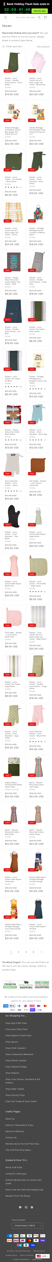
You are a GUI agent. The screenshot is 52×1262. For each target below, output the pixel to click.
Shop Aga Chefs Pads (16, 1023)
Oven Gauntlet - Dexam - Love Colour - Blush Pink (37, 733)
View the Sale (40, 11)
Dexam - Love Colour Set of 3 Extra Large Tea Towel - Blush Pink (37, 81)
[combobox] (42, 1256)
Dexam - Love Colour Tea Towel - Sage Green (13, 684)
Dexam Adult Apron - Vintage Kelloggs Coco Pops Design (14, 926)
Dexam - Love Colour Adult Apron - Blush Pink (13, 583)
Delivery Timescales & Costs (19, 1125)
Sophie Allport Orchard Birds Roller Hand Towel (13, 785)
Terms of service (26, 1255)
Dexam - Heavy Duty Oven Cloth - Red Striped (13, 432)
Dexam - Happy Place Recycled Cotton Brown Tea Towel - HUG (12, 281)
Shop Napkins (12, 1073)
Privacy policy (11, 1255)
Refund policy (39, 1251)
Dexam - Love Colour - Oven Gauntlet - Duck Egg (38, 432)
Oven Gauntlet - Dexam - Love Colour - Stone (12, 483)
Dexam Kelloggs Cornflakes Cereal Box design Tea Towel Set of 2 (12, 131)
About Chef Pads (14, 1167)
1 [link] (11, 952)
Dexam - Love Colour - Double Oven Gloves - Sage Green (38, 685)
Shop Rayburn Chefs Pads (18, 1035)
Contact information (21, 1259)
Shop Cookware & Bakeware (19, 1054)
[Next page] (41, 952)
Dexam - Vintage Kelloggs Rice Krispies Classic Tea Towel (38, 379)
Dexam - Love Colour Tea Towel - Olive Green (37, 329)
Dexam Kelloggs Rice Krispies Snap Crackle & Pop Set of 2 (37, 131)
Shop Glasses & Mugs (16, 1066)
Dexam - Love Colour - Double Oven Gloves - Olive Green (13, 81)
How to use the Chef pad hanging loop (25, 1189)
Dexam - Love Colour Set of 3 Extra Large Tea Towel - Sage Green (37, 636)
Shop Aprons (12, 1042)
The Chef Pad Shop (22, 1251)
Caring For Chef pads (16, 1174)
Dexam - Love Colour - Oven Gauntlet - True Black (11, 535)
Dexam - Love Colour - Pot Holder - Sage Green (37, 583)
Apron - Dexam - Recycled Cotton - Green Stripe (37, 832)
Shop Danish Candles (16, 1060)
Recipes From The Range (18, 1196)
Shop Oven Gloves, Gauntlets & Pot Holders (23, 1081)
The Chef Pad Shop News (18, 1150)
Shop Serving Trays (15, 1095)
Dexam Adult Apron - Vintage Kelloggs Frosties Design (38, 879)
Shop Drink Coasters (16, 1048)
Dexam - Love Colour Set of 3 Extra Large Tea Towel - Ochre (11, 231)
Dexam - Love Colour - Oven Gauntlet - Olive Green (36, 180)
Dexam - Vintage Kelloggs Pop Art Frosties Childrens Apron (37, 231)
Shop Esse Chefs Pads (17, 1029)
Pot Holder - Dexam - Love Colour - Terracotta (37, 483)
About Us (10, 1119)
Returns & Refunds (15, 1131)
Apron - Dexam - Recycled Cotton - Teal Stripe (37, 785)
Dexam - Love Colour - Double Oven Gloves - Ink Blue (12, 330)
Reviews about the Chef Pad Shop (22, 1144)
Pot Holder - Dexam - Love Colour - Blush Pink (13, 635)
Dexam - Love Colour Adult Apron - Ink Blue (38, 926)
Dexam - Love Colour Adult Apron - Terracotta (13, 879)
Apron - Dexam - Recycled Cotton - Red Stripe (13, 832)
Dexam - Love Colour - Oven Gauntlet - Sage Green (12, 734)
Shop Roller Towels (15, 1089)
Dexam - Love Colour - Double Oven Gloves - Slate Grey (38, 281)
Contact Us (11, 1137)
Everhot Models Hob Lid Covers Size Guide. (23, 1182)
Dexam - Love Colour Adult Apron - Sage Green (38, 534)
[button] (5, 17)
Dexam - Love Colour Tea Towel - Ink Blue (13, 378)
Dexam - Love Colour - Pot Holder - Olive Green (13, 179)
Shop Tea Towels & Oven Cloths (21, 1101)
